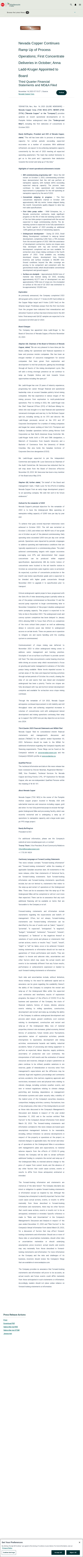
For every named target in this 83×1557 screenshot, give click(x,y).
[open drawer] (80, 5)
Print (5, 1320)
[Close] (79, 1542)
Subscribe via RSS (10, 1327)
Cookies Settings (9, 1552)
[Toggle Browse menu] (75, 12)
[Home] (10, 5)
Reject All (73, 1552)
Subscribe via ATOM (11, 1330)
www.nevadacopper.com (47, 753)
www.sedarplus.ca (49, 756)
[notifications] (75, 5)
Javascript (7, 1334)
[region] (41, 1548)
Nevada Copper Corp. (26, 94)
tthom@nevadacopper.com (29, 849)
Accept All (58, 1552)
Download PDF (9, 1323)
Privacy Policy (7, 1548)
